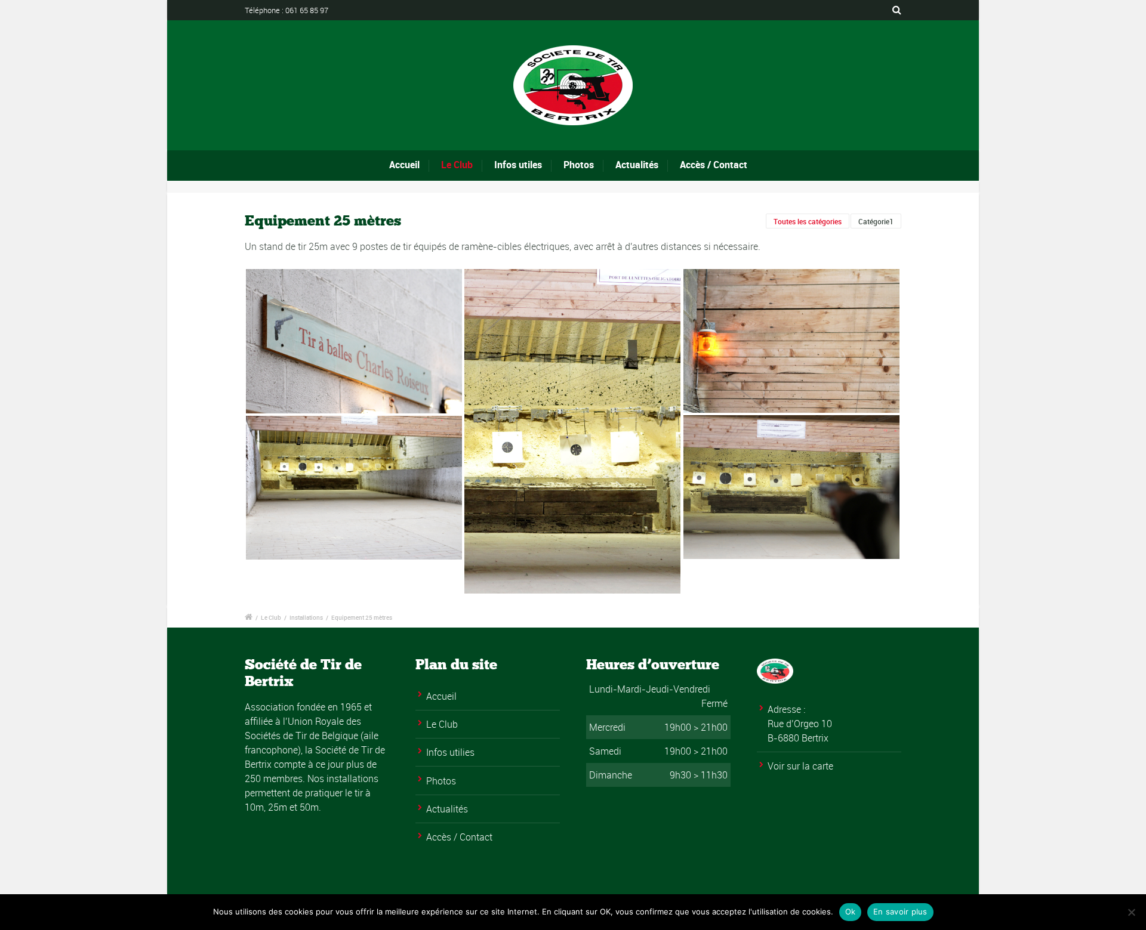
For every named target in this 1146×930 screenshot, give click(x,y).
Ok (850, 911)
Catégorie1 (876, 221)
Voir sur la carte (800, 766)
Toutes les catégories (808, 221)
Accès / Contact (713, 164)
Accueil (404, 164)
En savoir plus (900, 911)
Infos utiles (518, 164)
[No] (1131, 912)
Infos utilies (450, 752)
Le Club (457, 164)
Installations (306, 617)
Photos (578, 164)
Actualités (636, 164)
